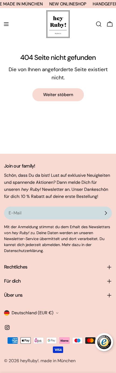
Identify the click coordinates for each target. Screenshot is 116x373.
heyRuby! (29, 361)
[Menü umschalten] (6, 24)
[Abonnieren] (105, 213)
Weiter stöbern (58, 94)
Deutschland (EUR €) (32, 313)
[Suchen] (98, 24)
